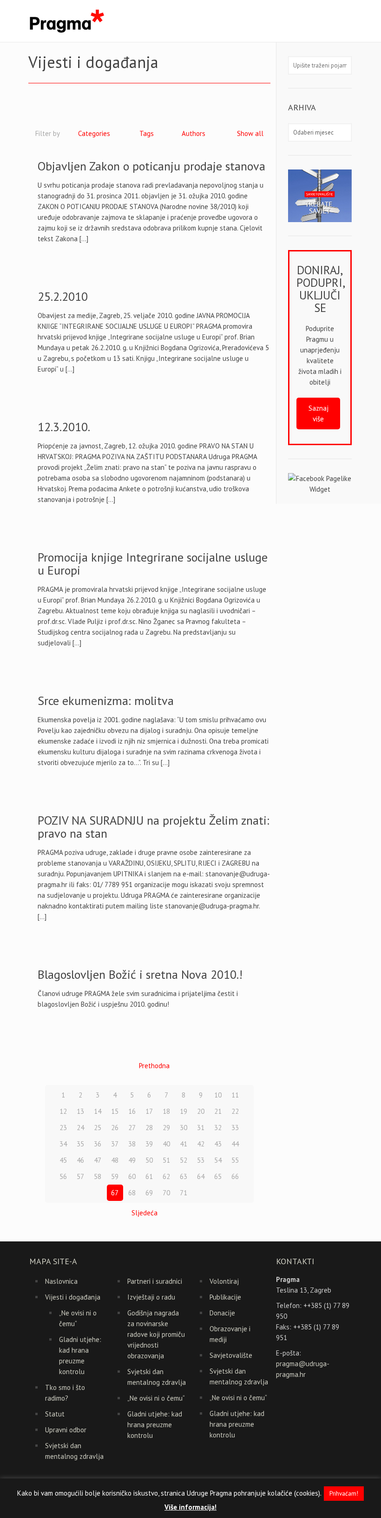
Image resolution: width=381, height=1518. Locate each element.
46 (80, 1160)
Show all (250, 133)
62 (166, 1176)
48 (114, 1160)
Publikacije (225, 1297)
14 (97, 1111)
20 (200, 1111)
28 (149, 1127)
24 (80, 1127)
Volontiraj (224, 1281)
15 (114, 1111)
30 (183, 1127)
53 (200, 1160)
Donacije (222, 1312)
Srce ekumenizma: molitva (106, 700)
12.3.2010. (64, 426)
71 (183, 1192)
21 (218, 1111)
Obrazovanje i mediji (230, 1334)
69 (149, 1192)
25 (97, 1127)
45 (63, 1160)
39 (149, 1143)
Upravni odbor (65, 1429)
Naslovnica (61, 1281)
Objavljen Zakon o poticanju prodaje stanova (151, 166)
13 (80, 1111)
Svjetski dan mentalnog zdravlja (74, 1451)
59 (114, 1176)
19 (183, 1111)
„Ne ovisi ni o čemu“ (78, 1318)
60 (132, 1176)
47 (97, 1160)
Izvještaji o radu (151, 1297)
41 (183, 1143)
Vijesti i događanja (72, 1297)
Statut (55, 1414)
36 (97, 1143)
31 (200, 1127)
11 (235, 1095)
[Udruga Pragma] (66, 21)
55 (235, 1160)
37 (114, 1143)
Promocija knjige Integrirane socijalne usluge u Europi (153, 563)
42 (200, 1143)
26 (114, 1127)
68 (132, 1192)
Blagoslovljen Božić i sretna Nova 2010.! (140, 974)
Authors (193, 133)
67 (114, 1192)
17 (149, 1111)
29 (166, 1127)
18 (166, 1111)
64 (200, 1176)
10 (218, 1095)
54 (218, 1160)
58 (97, 1176)
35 (80, 1143)
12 (63, 1111)
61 (149, 1176)
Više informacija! (190, 1507)
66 (235, 1176)
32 (218, 1127)
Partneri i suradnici (154, 1281)
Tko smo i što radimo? (65, 1393)
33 (235, 1127)
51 (166, 1160)
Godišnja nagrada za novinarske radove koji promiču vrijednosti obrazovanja (156, 1334)
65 (218, 1176)
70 (166, 1192)
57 (80, 1176)
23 (63, 1127)
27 (132, 1127)
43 (218, 1143)
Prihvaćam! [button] (343, 1494)
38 (132, 1143)
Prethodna (154, 1065)
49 (132, 1160)
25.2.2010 (63, 296)
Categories (94, 133)
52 (183, 1160)
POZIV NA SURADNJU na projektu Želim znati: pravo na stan (153, 827)
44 (235, 1143)
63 (183, 1176)
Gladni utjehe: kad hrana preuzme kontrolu (80, 1355)
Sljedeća (144, 1212)
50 (149, 1160)
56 (63, 1176)
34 (63, 1143)
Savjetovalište (231, 1355)
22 (235, 1111)
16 (132, 1111)
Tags (146, 133)
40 (166, 1143)
